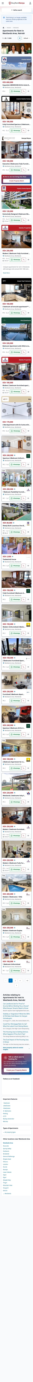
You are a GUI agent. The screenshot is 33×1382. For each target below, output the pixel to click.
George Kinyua (26, 138)
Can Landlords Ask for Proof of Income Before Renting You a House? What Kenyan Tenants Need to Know (16, 1006)
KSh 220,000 (8, 792)
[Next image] (29, 71)
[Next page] (16, 985)
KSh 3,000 (7, 556)
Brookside (6, 1154)
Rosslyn (5, 1169)
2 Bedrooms (6, 1106)
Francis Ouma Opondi (24, 188)
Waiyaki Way (7, 1180)
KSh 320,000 (8, 343)
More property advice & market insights (13, 1048)
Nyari (4, 1177)
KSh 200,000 (8, 489)
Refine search (17, 10)
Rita (29, 399)
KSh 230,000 (8, 691)
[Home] (3, 28)
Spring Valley (7, 1148)
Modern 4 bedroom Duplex (12, 931)
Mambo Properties (25, 228)
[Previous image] (4, 71)
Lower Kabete (7, 1172)
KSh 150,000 (8, 590)
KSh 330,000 (8, 927)
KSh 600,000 (8, 82)
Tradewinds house (9, 559)
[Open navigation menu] (3, 3)
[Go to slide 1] (15, 52)
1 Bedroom (6, 1103)
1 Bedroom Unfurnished (11, 964)
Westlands (16, 27)
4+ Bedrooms (7, 1111)
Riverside (6, 1146)
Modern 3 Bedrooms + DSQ (12, 897)
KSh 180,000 (8, 121)
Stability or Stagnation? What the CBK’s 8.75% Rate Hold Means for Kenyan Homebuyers (16, 1016)
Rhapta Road (7, 1159)
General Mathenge (9, 1156)
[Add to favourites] (29, 65)
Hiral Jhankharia (26, 320)
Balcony (5, 1121)
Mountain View (7, 1185)
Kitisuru (5, 1162)
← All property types (9, 1132)
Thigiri (5, 1183)
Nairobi (9, 27)
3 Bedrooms (6, 1108)
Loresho (5, 1164)
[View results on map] (20, 38)
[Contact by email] (28, 91)
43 (27, 980)
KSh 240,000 (8, 455)
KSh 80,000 (7, 523)
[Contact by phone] (24, 91)
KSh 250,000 (8, 250)
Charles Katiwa (26, 59)
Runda (5, 1167)
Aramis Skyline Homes (23, 99)
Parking (5, 1113)
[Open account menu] (30, 3)
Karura (5, 1190)
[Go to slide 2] (17, 52)
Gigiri (4, 1175)
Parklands (6, 1151)
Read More (6, 273)
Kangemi (6, 1188)
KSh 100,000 (8, 961)
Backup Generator (8, 1119)
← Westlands (7, 1193)
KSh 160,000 (8, 304)
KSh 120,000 (8, 211)
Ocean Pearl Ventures (24, 281)
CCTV (4, 1116)
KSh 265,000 (8, 894)
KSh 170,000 (8, 422)
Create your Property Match (16, 1070)
